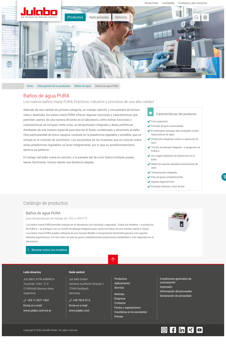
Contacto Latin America (192, 3)
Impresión (166, 286)
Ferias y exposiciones (127, 307)
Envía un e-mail (32, 305)
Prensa (118, 316)
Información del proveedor (176, 291)
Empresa (119, 298)
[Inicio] (39, 10)
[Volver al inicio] (113, 260)
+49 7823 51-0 (81, 300)
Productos (75, 17)
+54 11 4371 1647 (38, 300)
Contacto (120, 303)
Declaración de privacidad (175, 295)
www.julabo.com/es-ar (37, 310)
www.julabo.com (79, 310)
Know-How (151, 3)
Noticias (119, 294)
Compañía (168, 3)
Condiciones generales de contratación (175, 280)
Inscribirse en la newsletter (130, 312)
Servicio (121, 17)
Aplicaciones (99, 17)
